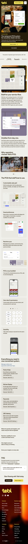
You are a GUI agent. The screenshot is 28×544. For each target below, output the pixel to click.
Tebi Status (16, 537)
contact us (17, 463)
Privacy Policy (17, 526)
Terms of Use (17, 531)
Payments (4, 512)
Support (16, 535)
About (3, 526)
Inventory (4, 516)
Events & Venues (17, 512)
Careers (3, 533)
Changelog (16, 528)
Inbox (3, 507)
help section (10, 463)
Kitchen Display (5, 510)
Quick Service (17, 510)
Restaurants (16, 503)
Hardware (4, 520)
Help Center (16, 533)
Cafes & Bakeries (17, 507)
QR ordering (4, 514)
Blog (3, 531)
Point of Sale (4, 503)
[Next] (25, 166)
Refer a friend (5, 535)
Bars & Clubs (16, 505)
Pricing (3, 528)
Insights (3, 518)
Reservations (4, 505)
